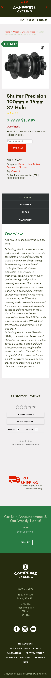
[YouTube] (33, 629)
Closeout (15, 171)
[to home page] (24, 7)
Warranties (14, 653)
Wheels (16, 31)
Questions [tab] (29, 429)
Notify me (17, 148)
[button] (43, 48)
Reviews (40, 657)
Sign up (25, 542)
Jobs (25, 662)
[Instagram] (25, 629)
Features (25, 204)
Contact (42, 20)
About (30, 20)
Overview (26, 197)
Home (7, 31)
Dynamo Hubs (28, 31)
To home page (25, 571)
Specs (25, 212)
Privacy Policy (35, 653)
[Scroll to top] (4, 665)
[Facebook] (16, 629)
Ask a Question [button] (26, 421)
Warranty (25, 220)
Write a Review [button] (27, 414)
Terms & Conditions (18, 657)
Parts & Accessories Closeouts (23, 166)
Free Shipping (29, 480)
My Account (25, 644)
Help (21, 20)
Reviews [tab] (11, 429)
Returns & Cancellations (25, 648)
